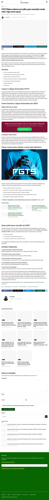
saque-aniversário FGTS (33, 286)
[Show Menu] (2, 2)
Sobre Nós (3, 494)
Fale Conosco (25, 494)
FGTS (5, 6)
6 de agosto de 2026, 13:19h (13, 209)
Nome (3, 394)
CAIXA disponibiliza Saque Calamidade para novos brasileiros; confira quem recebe (40, 343)
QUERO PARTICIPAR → (24, 129)
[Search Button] (46, 2)
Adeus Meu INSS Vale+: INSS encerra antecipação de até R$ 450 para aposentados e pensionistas (27, 424)
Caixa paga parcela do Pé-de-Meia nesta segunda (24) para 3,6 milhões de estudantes (24, 434)
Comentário (4, 378)
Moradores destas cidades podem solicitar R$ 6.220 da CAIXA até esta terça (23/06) (23, 363)
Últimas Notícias (33, 494)
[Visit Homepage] (24, 2)
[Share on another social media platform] (3, 49)
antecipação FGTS (8, 286)
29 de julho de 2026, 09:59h (38, 328)
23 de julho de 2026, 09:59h (22, 346)
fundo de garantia (22, 286)
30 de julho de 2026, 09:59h (37, 210)
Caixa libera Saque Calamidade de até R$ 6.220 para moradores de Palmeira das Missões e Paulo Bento (16, 214)
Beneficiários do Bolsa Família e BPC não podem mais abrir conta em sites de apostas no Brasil (26, 439)
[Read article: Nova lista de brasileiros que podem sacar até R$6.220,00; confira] (9, 355)
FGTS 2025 (15, 286)
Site (26, 399)
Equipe (9, 494)
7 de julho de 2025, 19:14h (16, 17)
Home (3, 6)
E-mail (3, 399)
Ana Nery (8, 17)
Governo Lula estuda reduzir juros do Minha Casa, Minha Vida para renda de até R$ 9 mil (25, 443)
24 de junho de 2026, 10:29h (6, 366)
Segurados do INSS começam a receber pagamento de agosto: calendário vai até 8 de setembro (26, 429)
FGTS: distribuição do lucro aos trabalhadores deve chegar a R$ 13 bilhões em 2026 (24, 343)
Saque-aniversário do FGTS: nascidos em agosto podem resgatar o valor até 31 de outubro (15, 206)
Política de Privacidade (16, 494)
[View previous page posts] (23, 221)
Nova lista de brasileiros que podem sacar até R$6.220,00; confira (8, 363)
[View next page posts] (26, 221)
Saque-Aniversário (7, 271)
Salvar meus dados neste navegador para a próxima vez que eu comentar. (18, 405)
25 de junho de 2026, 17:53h (38, 346)
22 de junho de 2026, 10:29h (22, 366)
